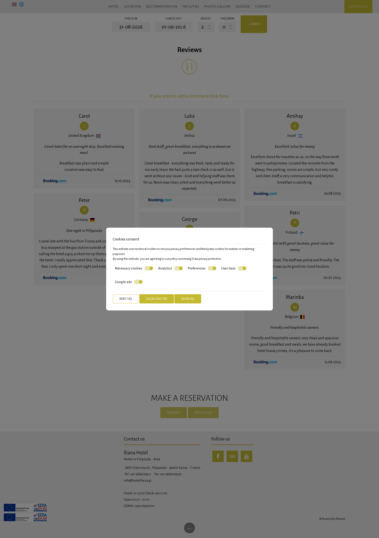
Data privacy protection (206, 258)
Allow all (187, 298)
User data (228, 268)
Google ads (123, 282)
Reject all (126, 298)
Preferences (197, 268)
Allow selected (156, 298)
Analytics (165, 268)
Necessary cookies (128, 268)
